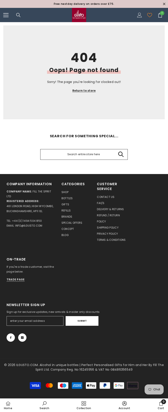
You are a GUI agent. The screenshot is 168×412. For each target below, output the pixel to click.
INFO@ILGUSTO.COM (28, 225)
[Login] (139, 15)
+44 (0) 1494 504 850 (27, 221)
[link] (44, 405)
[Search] (18, 15)
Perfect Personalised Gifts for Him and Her (115, 365)
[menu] (6, 15)
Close (164, 4)
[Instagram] (22, 337)
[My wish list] (149, 15)
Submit (82, 320)
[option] (84, 4)
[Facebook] (11, 337)
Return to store (84, 90)
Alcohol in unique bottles (59, 365)
